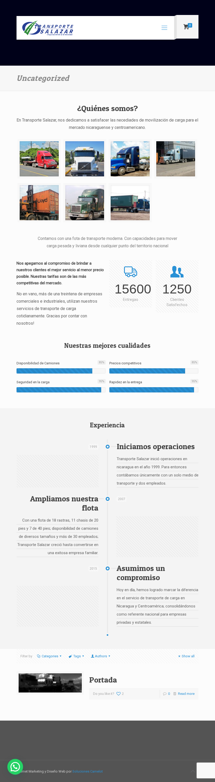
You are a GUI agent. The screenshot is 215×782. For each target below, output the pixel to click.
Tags (77, 656)
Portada (103, 679)
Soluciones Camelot (87, 771)
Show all (188, 656)
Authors (101, 656)
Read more (186, 694)
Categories (50, 656)
